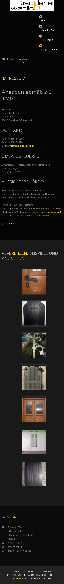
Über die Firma (48, 30)
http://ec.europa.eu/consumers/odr (45, 212)
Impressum (19, 579)
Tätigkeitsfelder (49, 49)
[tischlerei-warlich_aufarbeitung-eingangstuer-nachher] (34, 409)
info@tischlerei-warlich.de (21, 146)
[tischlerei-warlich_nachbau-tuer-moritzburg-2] (34, 473)
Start (43, 20)
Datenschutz (14, 575)
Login (47, 579)
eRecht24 (14, 223)
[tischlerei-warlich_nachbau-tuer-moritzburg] (34, 313)
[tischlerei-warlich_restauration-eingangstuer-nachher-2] (34, 281)
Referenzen (47, 40)
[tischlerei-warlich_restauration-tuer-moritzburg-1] (34, 377)
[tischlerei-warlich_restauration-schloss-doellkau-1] (34, 441)
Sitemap (35, 579)
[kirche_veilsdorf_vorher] (34, 345)
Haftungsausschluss (40, 575)
